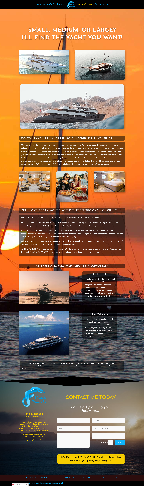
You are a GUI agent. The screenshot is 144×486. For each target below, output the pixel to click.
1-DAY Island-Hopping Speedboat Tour (100, 478)
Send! (120, 442)
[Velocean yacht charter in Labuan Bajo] (44, 354)
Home (38, 5)
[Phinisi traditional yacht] (100, 79)
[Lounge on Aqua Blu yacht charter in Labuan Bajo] (34, 192)
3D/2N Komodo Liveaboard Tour (51, 478)
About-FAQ (48, 5)
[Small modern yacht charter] (44, 74)
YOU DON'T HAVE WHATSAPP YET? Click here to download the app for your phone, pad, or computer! (91, 459)
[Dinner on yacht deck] (72, 201)
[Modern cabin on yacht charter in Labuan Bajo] (109, 192)
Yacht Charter (85, 5)
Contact (99, 5)
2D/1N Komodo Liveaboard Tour (75, 478)
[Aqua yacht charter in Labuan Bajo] (72, 128)
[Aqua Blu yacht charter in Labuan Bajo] (44, 304)
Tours (59, 5)
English (17, 484)
